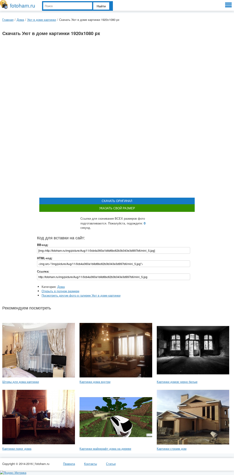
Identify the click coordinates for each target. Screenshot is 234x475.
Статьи (111, 463)
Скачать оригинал (117, 201)
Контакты (90, 463)
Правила (69, 463)
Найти (101, 6)
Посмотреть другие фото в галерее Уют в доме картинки (81, 295)
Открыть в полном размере (60, 291)
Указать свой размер (117, 208)
